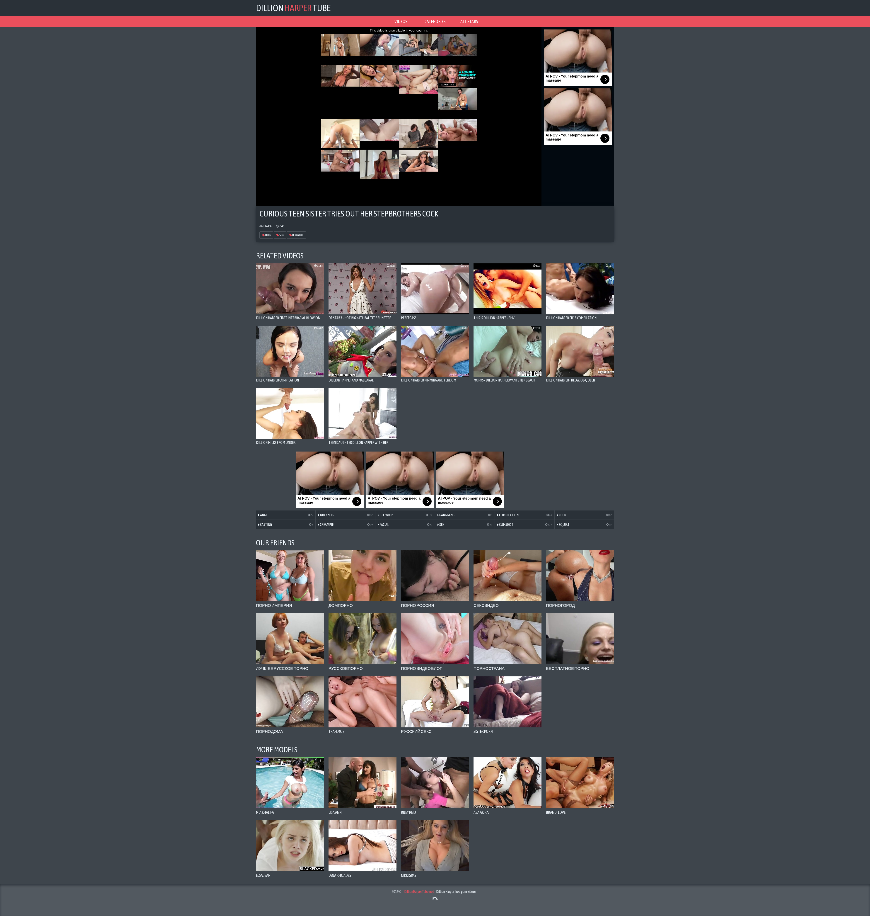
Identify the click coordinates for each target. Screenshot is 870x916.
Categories (435, 21)
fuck (268, 235)
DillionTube (293, 8)
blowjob (298, 235)
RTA (435, 899)
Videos (400, 21)
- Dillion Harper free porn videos (440, 891)
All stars (469, 21)
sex (281, 235)
